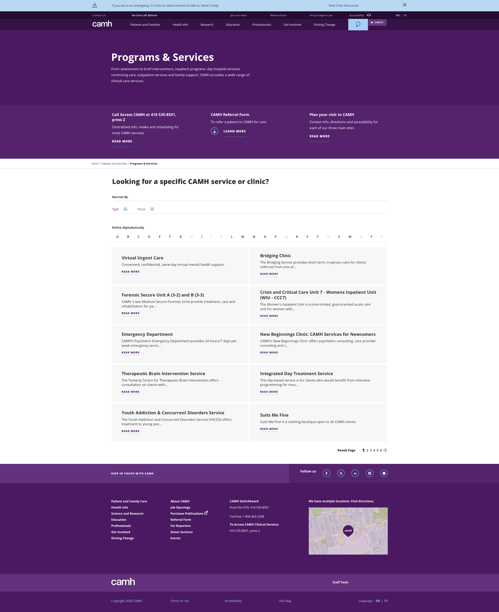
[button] (145, 24)
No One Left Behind (144, 15)
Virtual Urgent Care (321, 15)
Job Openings (180, 507)
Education (118, 520)
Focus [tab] (141, 209)
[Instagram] (369, 473)
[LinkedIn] (355, 473)
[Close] (405, 5)
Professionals (121, 526)
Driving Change (122, 538)
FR (405, 15)
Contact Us (99, 15)
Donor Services (181, 532)
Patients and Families (114, 163)
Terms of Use (179, 601)
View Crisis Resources (344, 5)
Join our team (239, 15)
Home (95, 163)
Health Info (119, 507)
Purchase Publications (186, 513)
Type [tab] (115, 209)
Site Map (285, 601)
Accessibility (357, 15)
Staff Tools (340, 582)
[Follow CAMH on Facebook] (326, 473)
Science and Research (127, 513)
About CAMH (180, 501)
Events (175, 538)
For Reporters (180, 526)
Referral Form (278, 15)
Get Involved (120, 532)
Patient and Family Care (129, 501)
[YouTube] (384, 473)
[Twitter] (341, 473)
